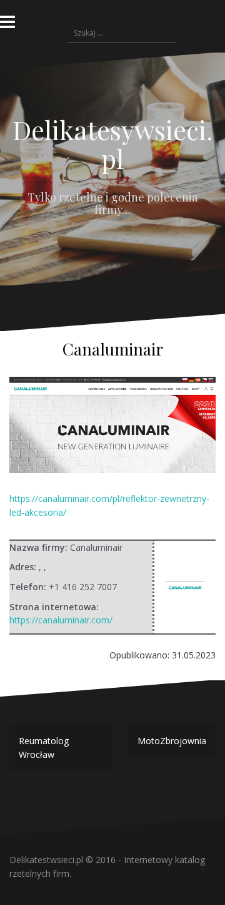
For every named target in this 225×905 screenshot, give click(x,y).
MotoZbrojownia (172, 741)
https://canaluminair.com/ (60, 620)
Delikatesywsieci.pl (112, 144)
